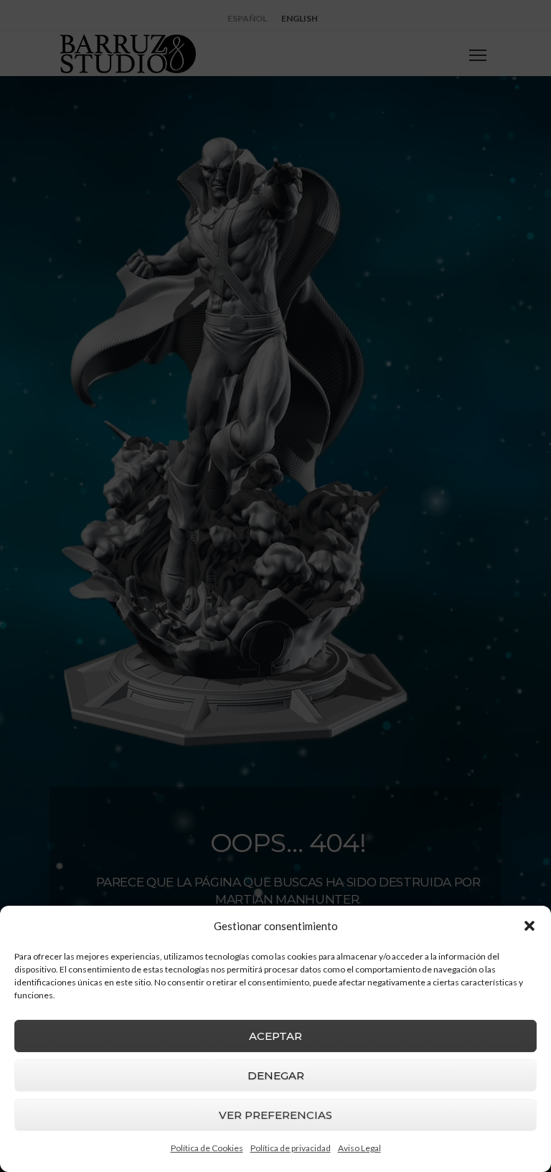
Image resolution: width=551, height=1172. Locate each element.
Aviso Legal (359, 1148)
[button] (529, 926)
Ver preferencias (275, 1115)
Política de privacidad (290, 1148)
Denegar (276, 1075)
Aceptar (275, 1036)
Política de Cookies (207, 1148)
